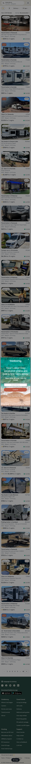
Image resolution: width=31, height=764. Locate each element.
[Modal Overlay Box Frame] (15, 382)
